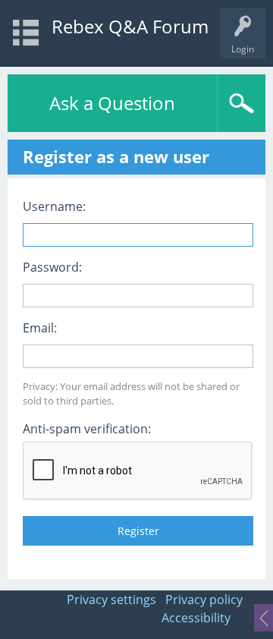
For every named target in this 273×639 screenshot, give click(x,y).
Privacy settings (111, 599)
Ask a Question (112, 102)
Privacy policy (204, 599)
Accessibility (196, 617)
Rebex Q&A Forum (130, 26)
